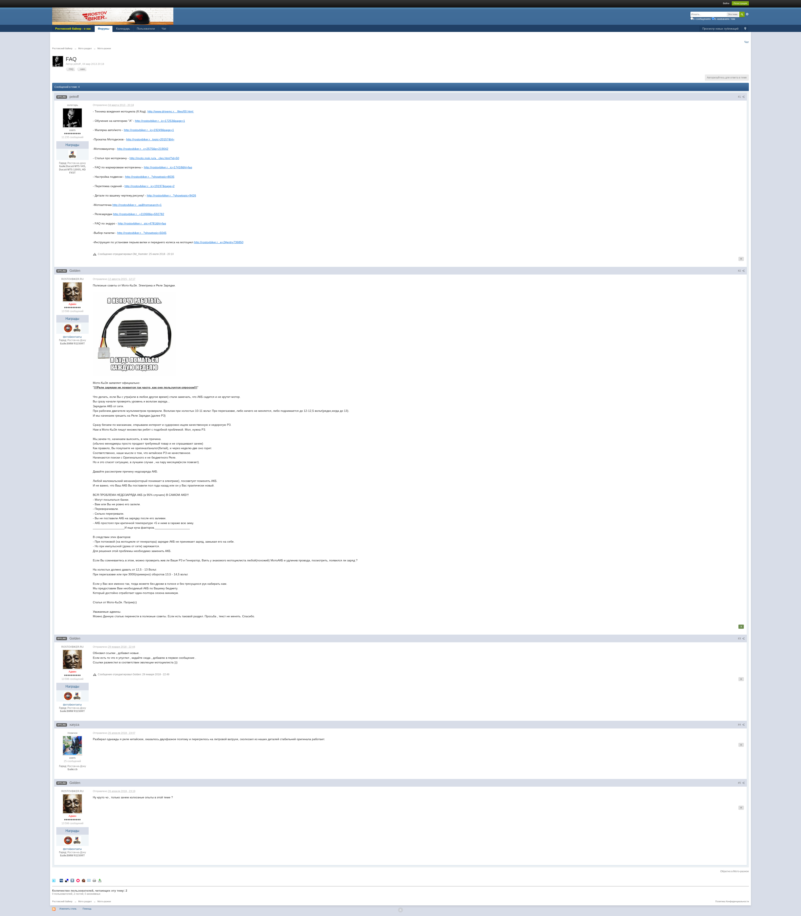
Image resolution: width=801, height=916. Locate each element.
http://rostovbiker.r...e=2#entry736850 (218, 242)
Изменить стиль (68, 908)
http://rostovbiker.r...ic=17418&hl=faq (168, 167)
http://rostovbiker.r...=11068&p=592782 (138, 214)
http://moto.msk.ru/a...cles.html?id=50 (154, 158)
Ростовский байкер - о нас (73, 28)
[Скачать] (99, 880)
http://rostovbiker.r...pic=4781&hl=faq (142, 223)
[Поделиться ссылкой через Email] (89, 880)
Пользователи (146, 28)
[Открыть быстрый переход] (745, 29)
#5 (740, 782)
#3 (740, 638)
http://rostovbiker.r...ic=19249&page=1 (149, 130)
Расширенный (747, 14)
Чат (164, 28)
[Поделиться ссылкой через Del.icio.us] (66, 880)
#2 (740, 270)
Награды (72, 145)
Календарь (123, 28)
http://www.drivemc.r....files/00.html (170, 111)
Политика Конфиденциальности (732, 901)
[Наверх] (400, 909)
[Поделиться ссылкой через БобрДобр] (83, 880)
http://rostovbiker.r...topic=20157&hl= (150, 139)
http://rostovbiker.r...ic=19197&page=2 (150, 186)
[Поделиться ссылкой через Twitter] (53, 880)
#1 (740, 96)
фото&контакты (72, 336)
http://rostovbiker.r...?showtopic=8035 (149, 176)
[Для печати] (94, 880)
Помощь (87, 908)
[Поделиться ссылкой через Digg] (61, 880)
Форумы (103, 28)
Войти (726, 3)
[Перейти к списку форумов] (112, 16)
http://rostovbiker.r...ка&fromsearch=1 (137, 205)
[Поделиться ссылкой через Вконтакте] (72, 880)
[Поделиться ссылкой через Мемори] (78, 880)
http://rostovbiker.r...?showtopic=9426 (171, 195)
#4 (740, 724)
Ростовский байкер (62, 901)
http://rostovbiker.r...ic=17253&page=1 (160, 120)
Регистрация (740, 3)
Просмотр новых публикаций (720, 28)
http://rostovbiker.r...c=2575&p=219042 (142, 148)
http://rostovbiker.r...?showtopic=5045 (141, 232)
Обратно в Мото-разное (734, 871)
